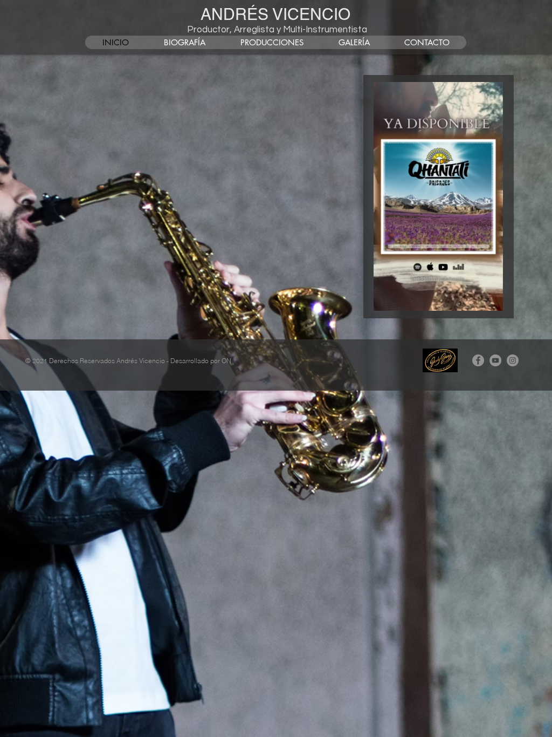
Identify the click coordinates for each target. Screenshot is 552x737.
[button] (489, 299)
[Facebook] (478, 360)
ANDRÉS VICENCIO (275, 14)
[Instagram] (513, 360)
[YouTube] (495, 360)
